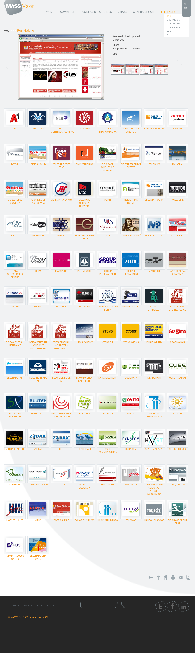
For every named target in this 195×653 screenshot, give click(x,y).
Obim (38, 271)
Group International (107, 272)
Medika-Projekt (154, 235)
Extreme (108, 413)
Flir (61, 449)
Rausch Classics (154, 520)
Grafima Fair (177, 342)
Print (169, 31)
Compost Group (38, 484)
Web (169, 16)
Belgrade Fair (15, 378)
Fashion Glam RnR (14, 449)
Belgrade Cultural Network (84, 203)
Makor (61, 235)
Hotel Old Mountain (15, 415)
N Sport (177, 128)
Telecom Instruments (154, 415)
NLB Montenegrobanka (62, 130)
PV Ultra (178, 413)
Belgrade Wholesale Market (107, 167)
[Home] (166, 577)
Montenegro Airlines (131, 130)
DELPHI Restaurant (131, 272)
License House (14, 520)
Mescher (61, 306)
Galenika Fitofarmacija (107, 130)
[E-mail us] (180, 577)
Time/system (177, 484)
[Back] (151, 577)
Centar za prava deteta (131, 166)
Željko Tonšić (177, 449)
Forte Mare (85, 449)
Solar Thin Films (84, 520)
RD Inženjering (85, 164)
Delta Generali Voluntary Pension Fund (61, 345)
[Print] (173, 577)
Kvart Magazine (154, 449)
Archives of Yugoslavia (38, 201)
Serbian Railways (61, 200)
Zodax (38, 449)
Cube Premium (177, 378)
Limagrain (84, 128)
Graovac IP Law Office (84, 237)
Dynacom (131, 449)
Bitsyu (15, 164)
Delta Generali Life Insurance (177, 308)
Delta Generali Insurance (15, 344)
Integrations (173, 24)
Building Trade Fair (38, 379)
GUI (168, 35)
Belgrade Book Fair (61, 379)
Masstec (15, 306)
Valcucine (177, 200)
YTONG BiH (108, 342)
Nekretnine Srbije (131, 201)
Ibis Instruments (108, 520)
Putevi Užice (84, 271)
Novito (131, 413)
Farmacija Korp (107, 378)
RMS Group (131, 484)
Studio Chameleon (154, 308)
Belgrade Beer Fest (61, 166)
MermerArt (154, 378)
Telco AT (61, 484)
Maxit (107, 200)
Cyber (14, 235)
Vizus (38, 520)
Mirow (38, 306)
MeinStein (38, 235)
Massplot (154, 271)
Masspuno (61, 271)
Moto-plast (178, 235)
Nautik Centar (131, 306)
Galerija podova (154, 128)
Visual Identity (174, 28)
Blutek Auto (38, 413)
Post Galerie (61, 520)
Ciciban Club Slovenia (14, 201)
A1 (15, 128)
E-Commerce (173, 20)
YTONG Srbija (131, 342)
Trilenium (154, 164)
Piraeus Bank (154, 342)
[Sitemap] (188, 577)
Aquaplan (177, 164)
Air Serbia (38, 128)
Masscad (84, 306)
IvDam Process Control (15, 557)
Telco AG (131, 520)
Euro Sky (84, 413)
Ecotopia (14, 484)
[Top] (158, 577)
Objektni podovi (154, 200)
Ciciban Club (38, 164)
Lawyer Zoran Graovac (177, 272)
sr (185, 4)
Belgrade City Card (38, 557)
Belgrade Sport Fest (177, 522)
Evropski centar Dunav (108, 308)
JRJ (108, 235)
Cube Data (131, 378)
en (185, 8)
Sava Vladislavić (131, 235)
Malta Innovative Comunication (61, 415)
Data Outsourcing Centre (15, 274)
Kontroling (108, 484)
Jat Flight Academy (84, 486)
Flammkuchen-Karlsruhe (84, 379)
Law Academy (85, 342)
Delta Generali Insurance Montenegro (38, 345)
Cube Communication (107, 450)
